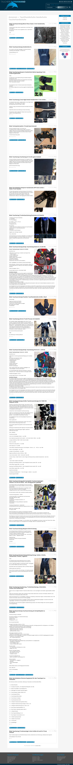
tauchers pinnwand (61, 764)
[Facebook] (63, 54)
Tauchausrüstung (62, 25)
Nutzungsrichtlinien (11, 759)
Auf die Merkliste (20, 37)
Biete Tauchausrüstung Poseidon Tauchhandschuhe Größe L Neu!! (28, 297)
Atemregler (68, 26)
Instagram (60, 759)
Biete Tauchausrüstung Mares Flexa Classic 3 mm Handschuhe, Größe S (27, 24)
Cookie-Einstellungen (11, 757)
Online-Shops (68, 38)
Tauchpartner (63, 31)
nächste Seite (37, 745)
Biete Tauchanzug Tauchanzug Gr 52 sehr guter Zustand (25, 157)
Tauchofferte (66, 33)
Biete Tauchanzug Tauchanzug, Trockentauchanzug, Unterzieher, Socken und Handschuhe (27, 587)
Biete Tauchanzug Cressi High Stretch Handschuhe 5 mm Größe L (27, 99)
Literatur (62, 33)
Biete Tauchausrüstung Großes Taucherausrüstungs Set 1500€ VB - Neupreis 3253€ (28, 401)
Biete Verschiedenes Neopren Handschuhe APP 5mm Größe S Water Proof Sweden (26, 188)
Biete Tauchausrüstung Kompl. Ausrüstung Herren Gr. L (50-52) (27, 350)
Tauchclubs (67, 39)
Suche (58, 4)
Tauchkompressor (63, 26)
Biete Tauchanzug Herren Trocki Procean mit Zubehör (24, 319)
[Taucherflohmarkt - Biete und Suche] (65, 56)
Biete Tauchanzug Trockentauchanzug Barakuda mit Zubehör (26, 215)
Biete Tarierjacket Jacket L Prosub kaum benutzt (23, 126)
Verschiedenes (67, 29)
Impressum (9, 761)
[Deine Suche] (69, 7)
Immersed (65, 17)
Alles (49, 4)
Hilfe (8, 762)
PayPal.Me (11, 109)
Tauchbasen (62, 32)
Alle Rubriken (40, 760)
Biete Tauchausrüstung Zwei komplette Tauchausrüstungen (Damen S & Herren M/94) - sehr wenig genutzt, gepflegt (26, 481)
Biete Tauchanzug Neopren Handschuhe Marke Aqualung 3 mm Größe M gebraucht (27, 72)
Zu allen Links (65, 19)
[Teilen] (54, 23)
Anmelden (62, 1)
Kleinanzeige (11, 299)
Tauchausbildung (62, 38)
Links (33, 761)
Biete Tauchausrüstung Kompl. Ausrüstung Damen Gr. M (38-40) (27, 247)
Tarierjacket (68, 27)
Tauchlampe (62, 29)
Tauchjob (67, 31)
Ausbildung (67, 34)
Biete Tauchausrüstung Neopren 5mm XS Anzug (22, 528)
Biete (53, 4)
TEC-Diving (67, 40)
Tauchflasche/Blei (63, 27)
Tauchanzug (68, 25)
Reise (63, 30)
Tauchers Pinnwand (62, 756)
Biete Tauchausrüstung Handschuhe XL (20, 47)
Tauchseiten (67, 30)
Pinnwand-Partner (67, 32)
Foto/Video (61, 28)
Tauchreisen (63, 39)
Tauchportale (63, 40)
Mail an (13, 37)
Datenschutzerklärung (11, 756)
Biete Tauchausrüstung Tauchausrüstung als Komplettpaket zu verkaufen (27, 611)
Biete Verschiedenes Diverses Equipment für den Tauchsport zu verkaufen (27, 678)
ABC (61, 30)
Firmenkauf (63, 34)
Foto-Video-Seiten (65, 41)
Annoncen (13, 17)
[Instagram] (66, 54)
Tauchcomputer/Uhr (66, 28)
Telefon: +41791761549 (21, 674)
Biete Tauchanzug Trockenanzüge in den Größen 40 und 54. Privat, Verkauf (28, 731)
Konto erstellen (67, 1)
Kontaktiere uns (10, 760)
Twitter (60, 760)
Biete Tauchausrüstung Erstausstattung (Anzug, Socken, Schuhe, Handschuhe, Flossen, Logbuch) (27, 555)
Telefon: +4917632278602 (22, 68)
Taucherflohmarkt (61, 757)
